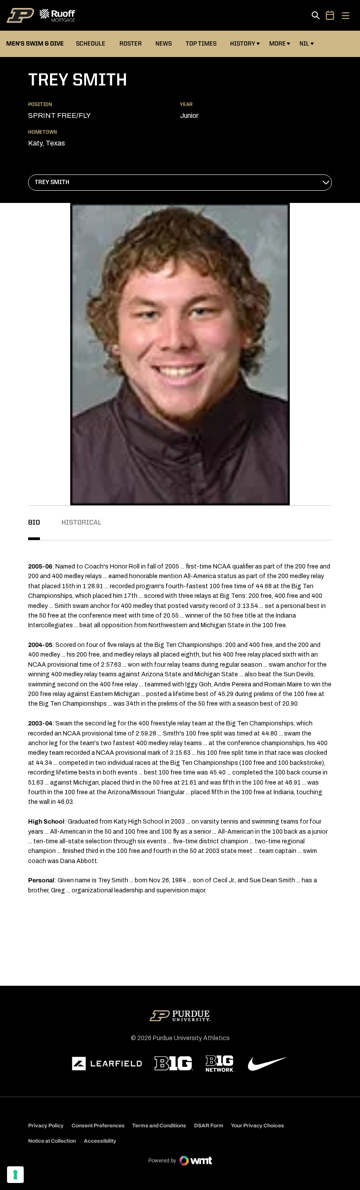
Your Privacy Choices (257, 1126)
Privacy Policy (46, 1126)
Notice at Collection (52, 1141)
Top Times (201, 44)
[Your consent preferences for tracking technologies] (15, 1174)
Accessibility (100, 1140)
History (242, 44)
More (277, 44)
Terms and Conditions (159, 1126)
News (163, 44)
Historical (81, 522)
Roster (130, 44)
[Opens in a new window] (107, 1064)
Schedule (90, 44)
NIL (304, 44)
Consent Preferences (98, 1126)
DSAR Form (208, 1126)
